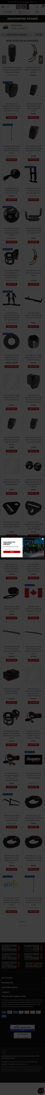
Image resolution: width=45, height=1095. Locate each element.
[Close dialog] (43, 539)
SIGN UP (11, 551)
